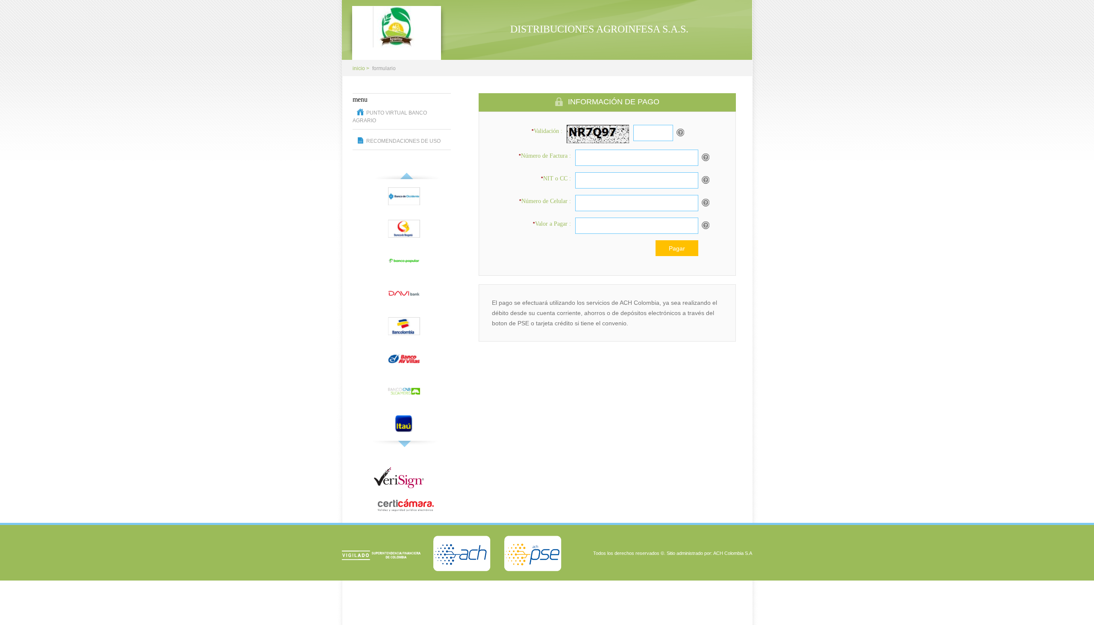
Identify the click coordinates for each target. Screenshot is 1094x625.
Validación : (547, 131)
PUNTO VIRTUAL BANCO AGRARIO (390, 117)
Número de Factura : (545, 156)
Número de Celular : (545, 201)
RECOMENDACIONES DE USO (403, 141)
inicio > (361, 68)
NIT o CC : (556, 178)
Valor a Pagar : (552, 224)
